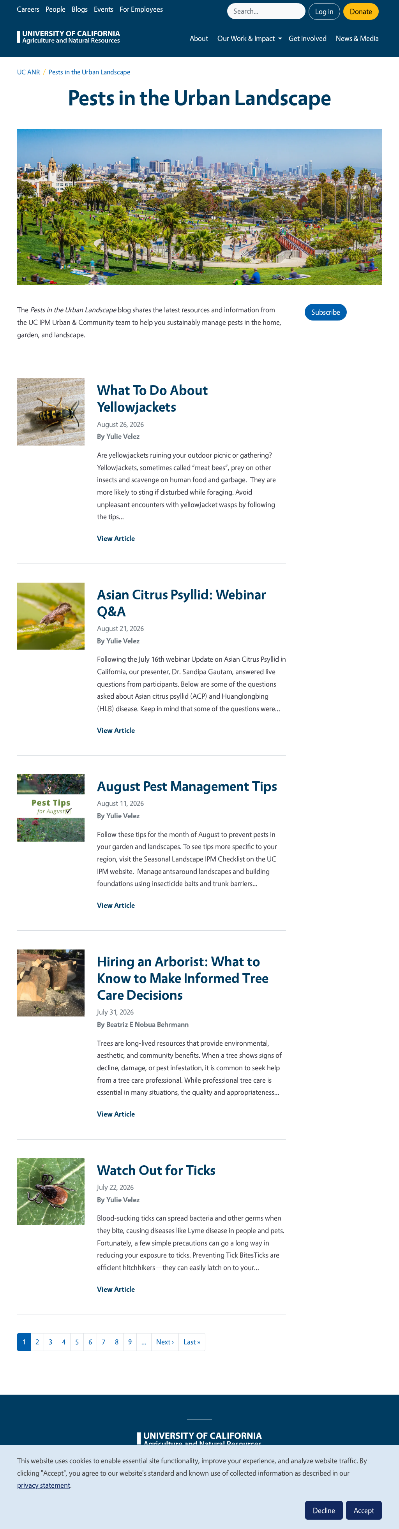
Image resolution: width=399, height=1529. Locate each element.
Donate (361, 11)
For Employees (141, 9)
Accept (364, 1510)
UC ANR (28, 72)
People (55, 9)
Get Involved (308, 38)
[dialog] (199, 1486)
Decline (324, 1510)
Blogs (80, 9)
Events (103, 9)
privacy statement (43, 1485)
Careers (28, 9)
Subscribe (325, 312)
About (199, 38)
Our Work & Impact (246, 38)
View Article (116, 538)
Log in (324, 11)
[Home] (68, 38)
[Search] (300, 11)
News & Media (357, 38)
